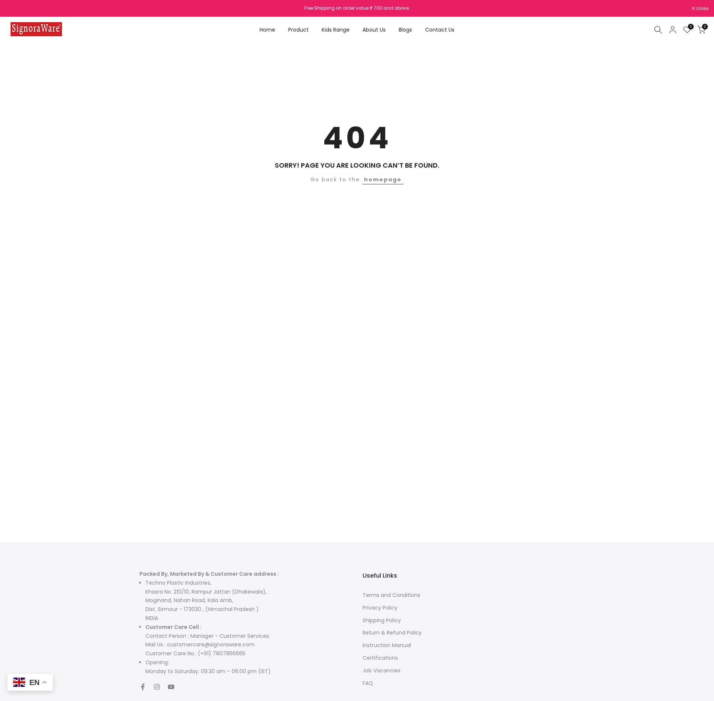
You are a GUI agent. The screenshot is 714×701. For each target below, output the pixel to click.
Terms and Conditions (391, 595)
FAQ (368, 683)
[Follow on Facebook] (142, 686)
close (15, 8)
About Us (374, 29)
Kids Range (336, 29)
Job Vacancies (382, 670)
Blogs (405, 29)
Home (267, 29)
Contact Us (439, 29)
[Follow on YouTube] (171, 686)
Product (298, 29)
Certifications (380, 658)
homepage (383, 179)
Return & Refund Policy (392, 632)
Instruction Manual (387, 645)
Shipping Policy (382, 620)
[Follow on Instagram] (157, 686)
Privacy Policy (380, 607)
